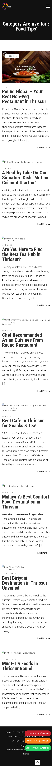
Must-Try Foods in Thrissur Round (20, 666)
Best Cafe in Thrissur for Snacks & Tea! (23, 423)
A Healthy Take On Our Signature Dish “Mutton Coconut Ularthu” (25, 178)
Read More (42, 147)
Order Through (38, 733)
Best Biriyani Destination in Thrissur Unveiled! (24, 583)
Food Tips (12, 56)
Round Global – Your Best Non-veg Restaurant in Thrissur (24, 96)
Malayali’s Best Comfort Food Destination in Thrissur (25, 502)
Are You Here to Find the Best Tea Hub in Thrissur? (22, 254)
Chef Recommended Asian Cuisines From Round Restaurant (22, 340)
